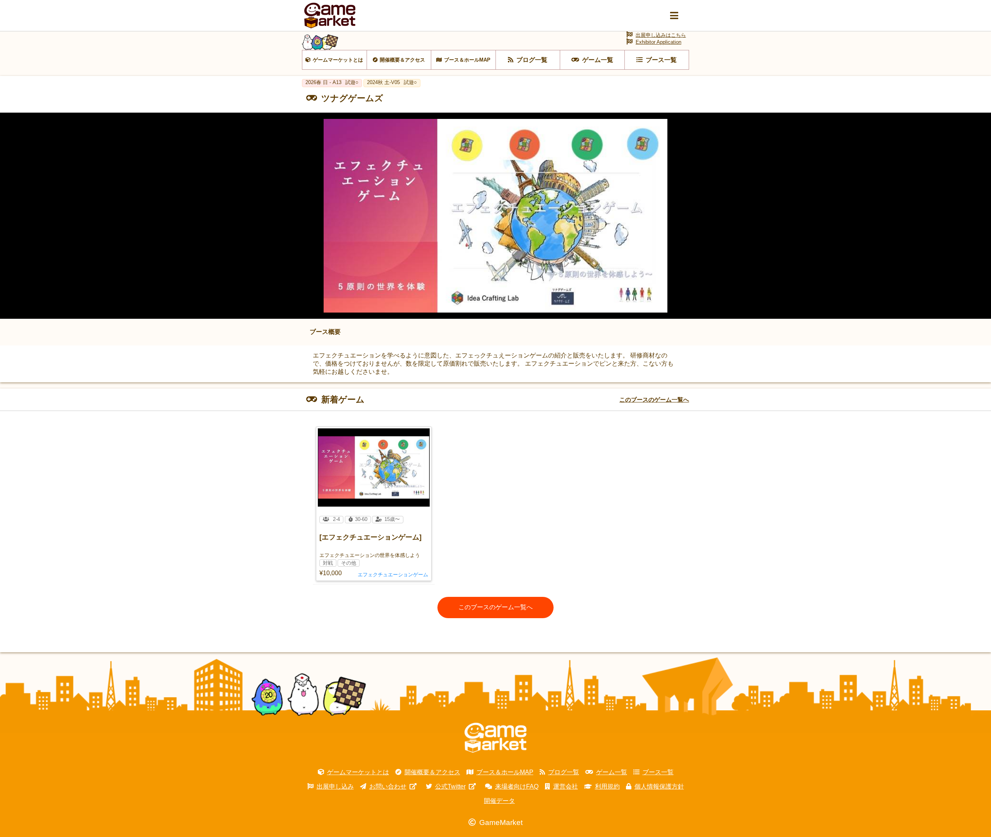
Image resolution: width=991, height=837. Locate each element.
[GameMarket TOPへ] (495, 738)
